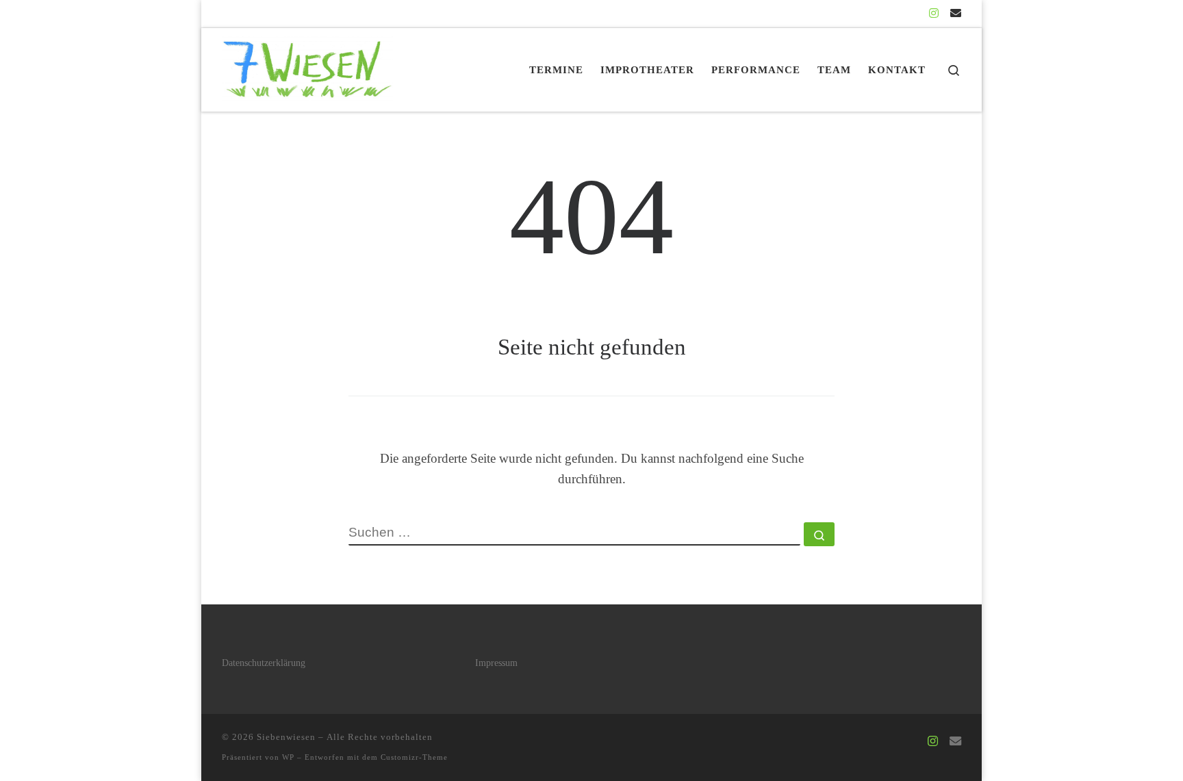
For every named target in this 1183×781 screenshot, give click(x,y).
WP (288, 757)
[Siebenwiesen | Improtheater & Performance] (307, 67)
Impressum (496, 662)
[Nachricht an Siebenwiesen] (955, 14)
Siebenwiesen (286, 737)
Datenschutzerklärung (263, 662)
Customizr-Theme (414, 757)
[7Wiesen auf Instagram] (934, 14)
